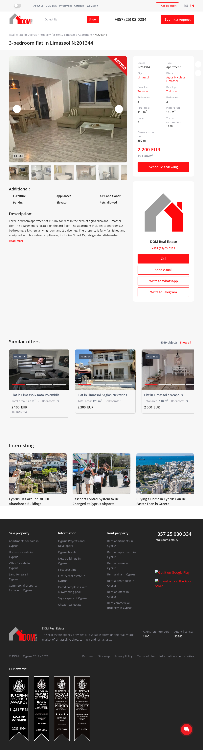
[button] (119, 109)
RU (186, 6)
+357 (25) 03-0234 (130, 19)
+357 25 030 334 (173, 534)
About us (38, 5)
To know (143, 91)
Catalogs (79, 5)
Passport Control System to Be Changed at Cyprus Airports (96, 501)
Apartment (85, 35)
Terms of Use (146, 656)
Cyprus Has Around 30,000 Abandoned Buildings (29, 501)
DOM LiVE (51, 5)
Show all (185, 342)
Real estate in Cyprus (23, 35)
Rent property (117, 533)
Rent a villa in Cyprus (121, 574)
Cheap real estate (69, 604)
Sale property (19, 533)
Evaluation (92, 5)
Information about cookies (176, 656)
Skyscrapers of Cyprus (72, 598)
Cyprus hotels (67, 552)
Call (163, 259)
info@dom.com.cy (166, 540)
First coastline (67, 569)
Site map (104, 656)
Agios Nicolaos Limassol (176, 79)
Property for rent (50, 35)
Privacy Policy (123, 656)
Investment (65, 5)
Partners (88, 656)
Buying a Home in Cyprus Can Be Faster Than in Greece (161, 501)
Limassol (70, 35)
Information (67, 533)
